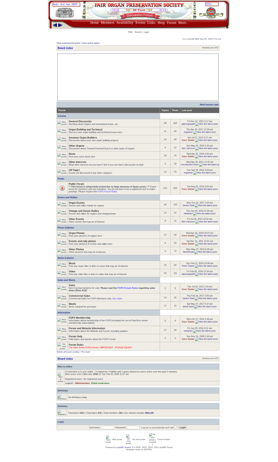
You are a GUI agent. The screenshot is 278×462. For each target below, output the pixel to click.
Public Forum (76, 184)
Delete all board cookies (68, 352)
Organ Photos (77, 233)
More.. (183, 23)
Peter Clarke (188, 266)
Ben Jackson (188, 148)
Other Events (76, 219)
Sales (72, 285)
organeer (188, 132)
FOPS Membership (79, 317)
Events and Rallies (67, 197)
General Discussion (80, 121)
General (62, 116)
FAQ (130, 32)
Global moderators (100, 383)
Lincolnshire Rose (190, 164)
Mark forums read (209, 104)
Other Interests (77, 162)
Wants (72, 304)
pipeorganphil (188, 124)
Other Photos (76, 249)
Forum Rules (76, 344)
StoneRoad (188, 252)
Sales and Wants (66, 280)
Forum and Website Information (87, 328)
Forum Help (75, 336)
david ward (188, 306)
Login (146, 32)
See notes (117, 298)
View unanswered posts (68, 43)
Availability (125, 23)
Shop (161, 23)
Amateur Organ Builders (83, 137)
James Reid (188, 205)
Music (72, 263)
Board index (65, 48)
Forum (171, 23)
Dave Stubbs (188, 140)
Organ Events (77, 202)
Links (151, 23)
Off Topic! (74, 170)
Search (138, 32)
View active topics (91, 43)
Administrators (82, 383)
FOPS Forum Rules (107, 191)
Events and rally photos (82, 241)
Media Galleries (66, 258)
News (72, 154)
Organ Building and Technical (85, 129)
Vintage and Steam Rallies (84, 211)
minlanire (188, 213)
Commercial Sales (79, 295)
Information (64, 312)
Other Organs (76, 145)
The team (85, 352)
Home (94, 23)
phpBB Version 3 (125, 447)
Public (61, 178)
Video (72, 271)
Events (140, 23)
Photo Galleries (66, 227)
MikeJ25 (149, 413)
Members (107, 23)
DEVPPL (148, 449)
